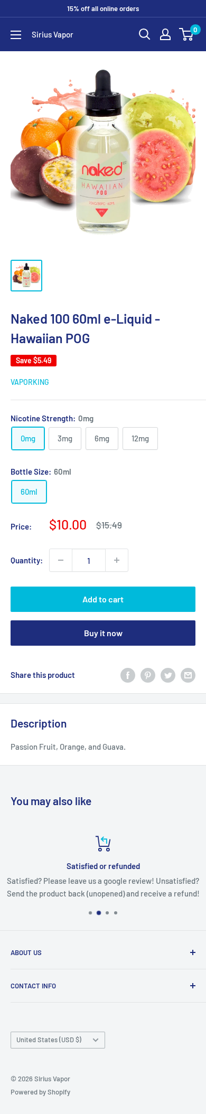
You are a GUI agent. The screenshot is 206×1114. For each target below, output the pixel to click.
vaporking (30, 381)
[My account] (165, 34)
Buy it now (103, 633)
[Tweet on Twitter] (168, 675)
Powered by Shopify (40, 1092)
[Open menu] (16, 35)
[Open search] (145, 34)
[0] (186, 34)
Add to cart (103, 599)
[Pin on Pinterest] (148, 675)
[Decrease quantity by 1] (61, 560)
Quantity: (27, 560)
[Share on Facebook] (127, 675)
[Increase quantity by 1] (117, 560)
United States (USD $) (48, 1039)
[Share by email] (188, 675)
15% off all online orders (103, 8)
